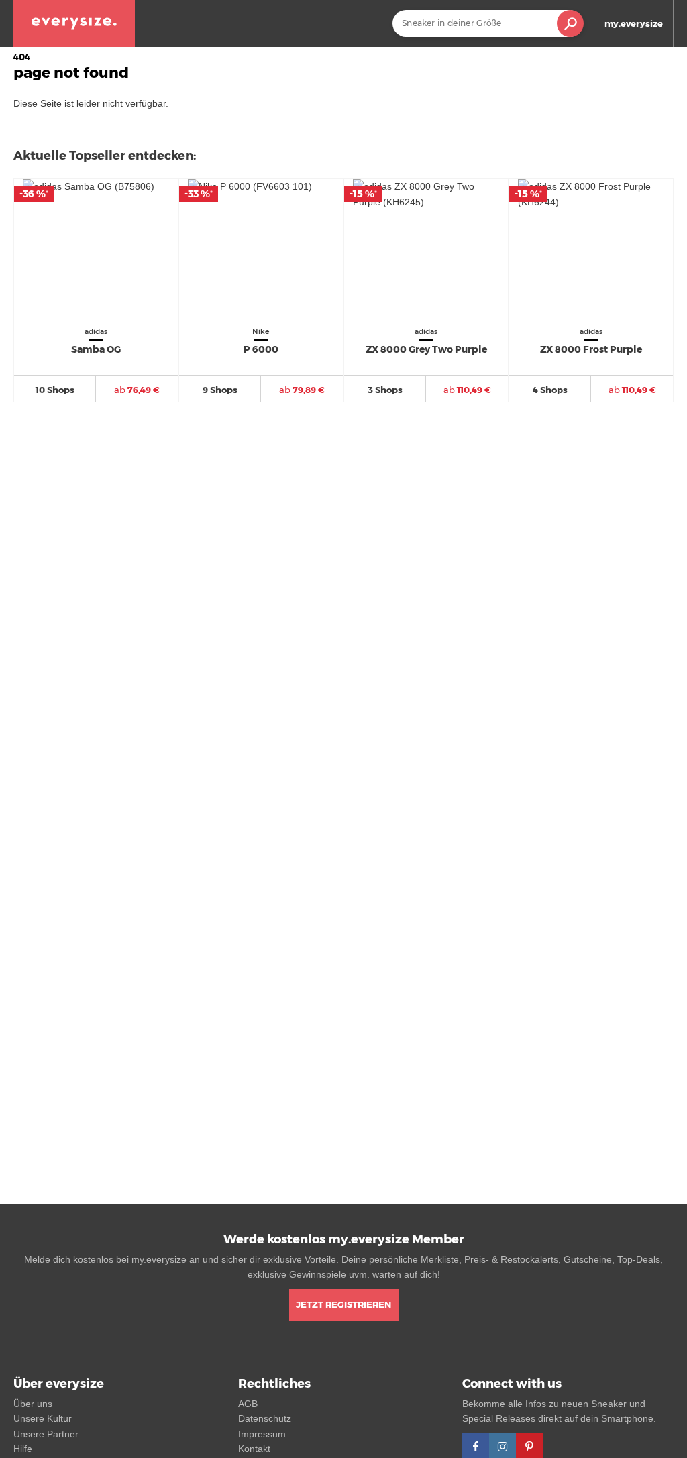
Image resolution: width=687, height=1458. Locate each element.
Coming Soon (468, 69)
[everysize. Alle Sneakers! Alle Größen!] (74, 23)
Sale (422, 69)
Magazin (561, 69)
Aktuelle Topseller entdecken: (104, 155)
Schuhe (381, 69)
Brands (520, 69)
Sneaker (329, 69)
